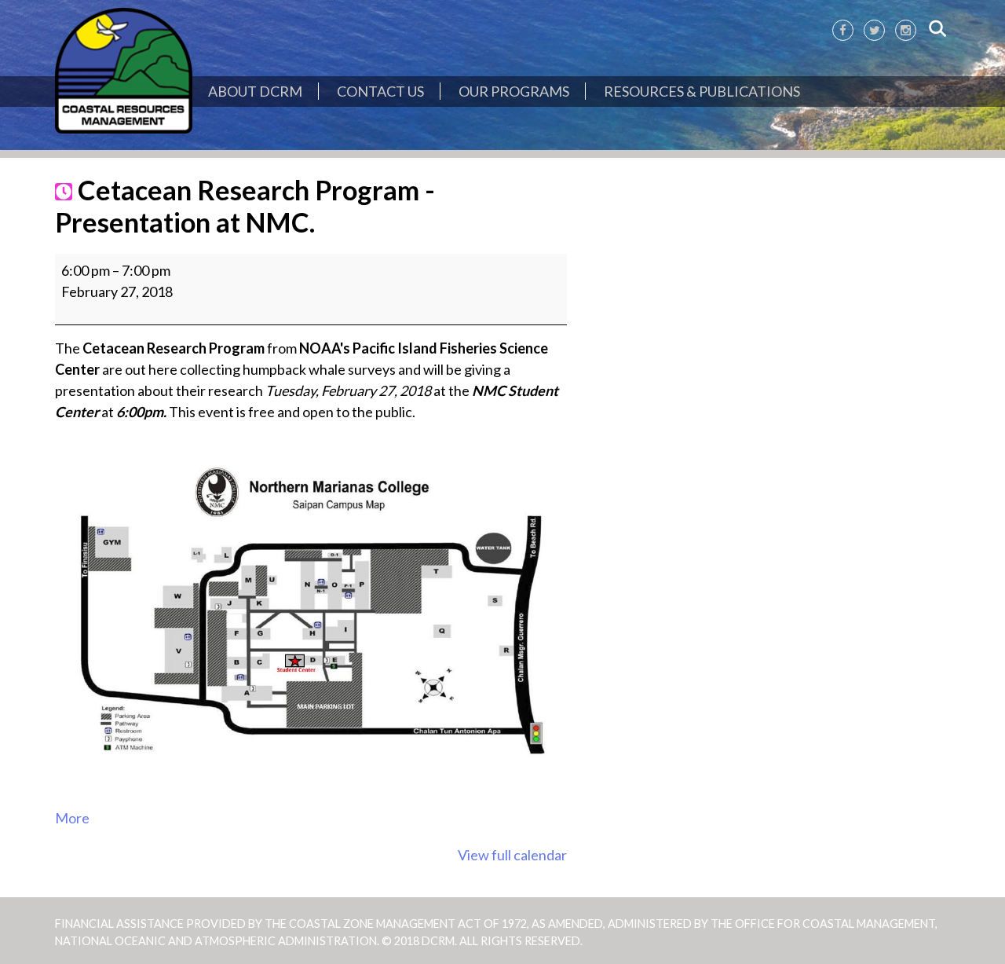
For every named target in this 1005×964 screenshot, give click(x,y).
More (72, 818)
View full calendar (512, 854)
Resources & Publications (702, 91)
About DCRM (255, 91)
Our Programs (514, 91)
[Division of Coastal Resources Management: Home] (123, 71)
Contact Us (380, 91)
